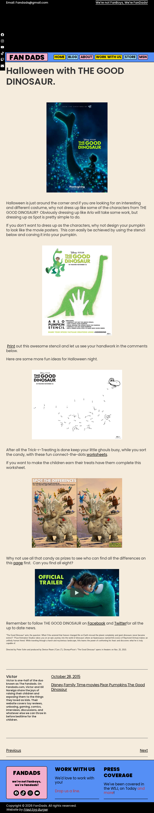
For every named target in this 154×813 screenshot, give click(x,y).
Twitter (120, 623)
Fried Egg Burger (35, 809)
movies (92, 684)
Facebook (96, 623)
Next (144, 750)
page (18, 562)
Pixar (104, 684)
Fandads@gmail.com (32, 2)
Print (11, 346)
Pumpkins (118, 684)
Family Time (74, 684)
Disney (57, 684)
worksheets (97, 454)
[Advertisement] (77, 29)
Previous (13, 750)
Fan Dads (26, 57)
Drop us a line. (67, 791)
